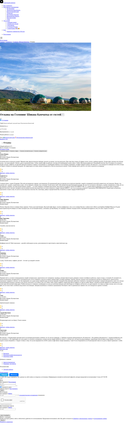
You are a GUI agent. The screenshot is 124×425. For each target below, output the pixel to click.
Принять (3, 420)
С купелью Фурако (12, 27)
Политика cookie (8, 356)
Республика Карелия (13, 14)
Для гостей (6, 21)
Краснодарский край (13, 11)
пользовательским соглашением (28, 395)
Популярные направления (10, 7)
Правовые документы (9, 363)
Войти (2, 390)
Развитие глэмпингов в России (16, 31)
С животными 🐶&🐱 (13, 28)
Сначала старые (14, 151)
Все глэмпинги (7, 5)
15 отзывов (5, 120)
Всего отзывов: (4, 147)
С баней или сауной (12, 24)
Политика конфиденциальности (12, 355)
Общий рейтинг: (5, 146)
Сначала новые (5, 151)
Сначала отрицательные (40, 151)
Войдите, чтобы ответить (7, 173)
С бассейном (10, 25)
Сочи (8, 19)
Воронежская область (13, 16)
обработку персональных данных (82, 418)
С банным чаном (11, 22)
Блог (4, 30)
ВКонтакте (14, 374)
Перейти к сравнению (6, 422)
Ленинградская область (13, 10)
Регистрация (7, 34)
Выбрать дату (4, 139)
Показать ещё (4, 349)
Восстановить (14, 388)
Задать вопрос (4, 372)
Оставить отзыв (4, 149)
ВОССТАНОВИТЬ (5, 415)
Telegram (4, 374)
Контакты (6, 353)
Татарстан (10, 13)
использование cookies (100, 418)
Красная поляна (11, 17)
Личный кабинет (8, 369)
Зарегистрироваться (9, 362)
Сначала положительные (26, 151)
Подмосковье (10, 8)
